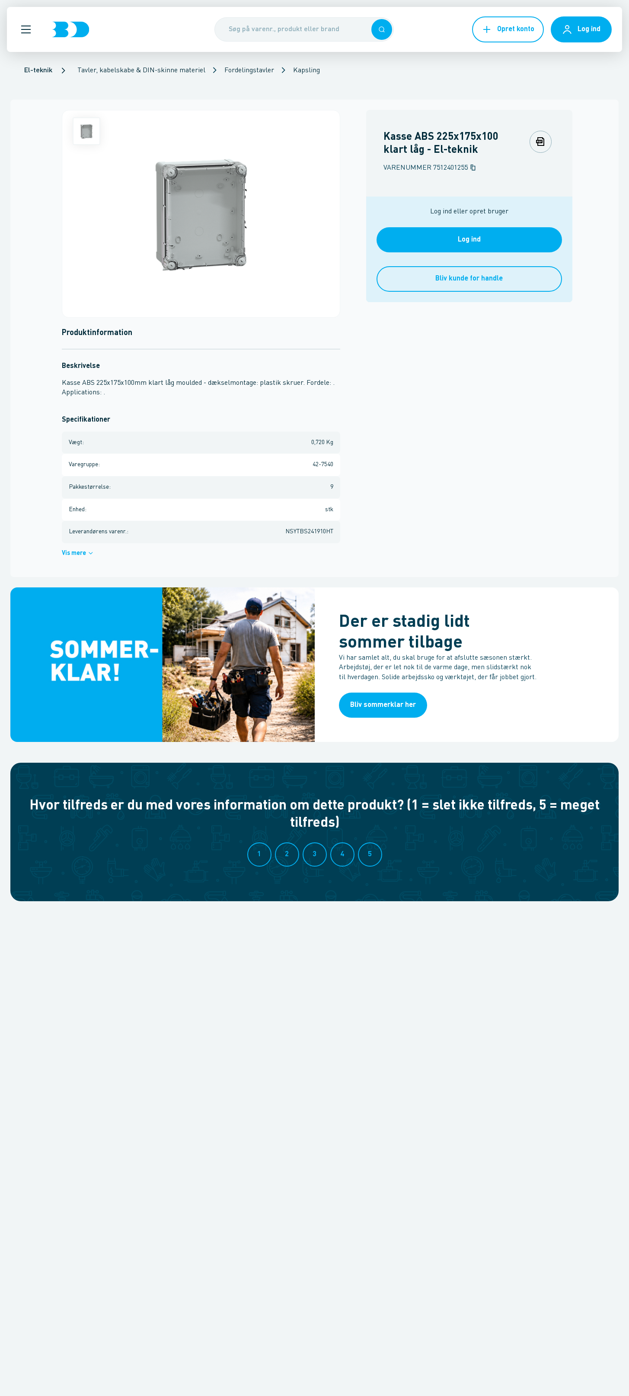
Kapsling (306, 70)
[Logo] (70, 29)
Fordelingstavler (249, 70)
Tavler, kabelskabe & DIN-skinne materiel (141, 70)
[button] (26, 29)
